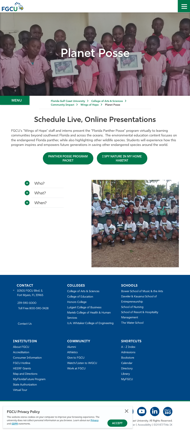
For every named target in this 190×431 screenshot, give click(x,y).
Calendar (126, 363)
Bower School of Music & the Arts (142, 291)
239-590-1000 (26, 303)
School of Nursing (132, 307)
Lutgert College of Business (84, 307)
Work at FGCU (76, 368)
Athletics (72, 352)
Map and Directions (25, 374)
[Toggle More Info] (27, 183)
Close (126, 411)
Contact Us (25, 324)
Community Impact (62, 105)
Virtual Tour (20, 390)
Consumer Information (27, 358)
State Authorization (25, 384)
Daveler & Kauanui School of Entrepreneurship (139, 299)
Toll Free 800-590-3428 (33, 308)
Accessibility (144, 425)
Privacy (95, 420)
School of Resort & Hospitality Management (139, 315)
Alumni (71, 347)
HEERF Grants (22, 368)
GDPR (15, 424)
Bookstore (127, 358)
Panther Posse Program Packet (68, 158)
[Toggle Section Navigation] (15, 100)
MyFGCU (127, 379)
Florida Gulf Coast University (68, 101)
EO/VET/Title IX (163, 425)
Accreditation (21, 352)
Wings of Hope (90, 105)
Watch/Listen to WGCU (82, 363)
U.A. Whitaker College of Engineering (90, 323)
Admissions (128, 352)
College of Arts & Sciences (107, 101)
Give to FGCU (75, 358)
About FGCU (21, 347)
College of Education (80, 297)
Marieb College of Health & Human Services (89, 315)
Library (125, 374)
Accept (117, 423)
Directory (127, 368)
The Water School (132, 323)
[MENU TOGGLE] (184, 6)
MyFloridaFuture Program (29, 379)
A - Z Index (128, 347)
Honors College (76, 302)
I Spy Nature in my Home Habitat (122, 158)
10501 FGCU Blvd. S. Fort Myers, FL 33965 (30, 293)
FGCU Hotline (21, 363)
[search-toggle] (172, 6)
